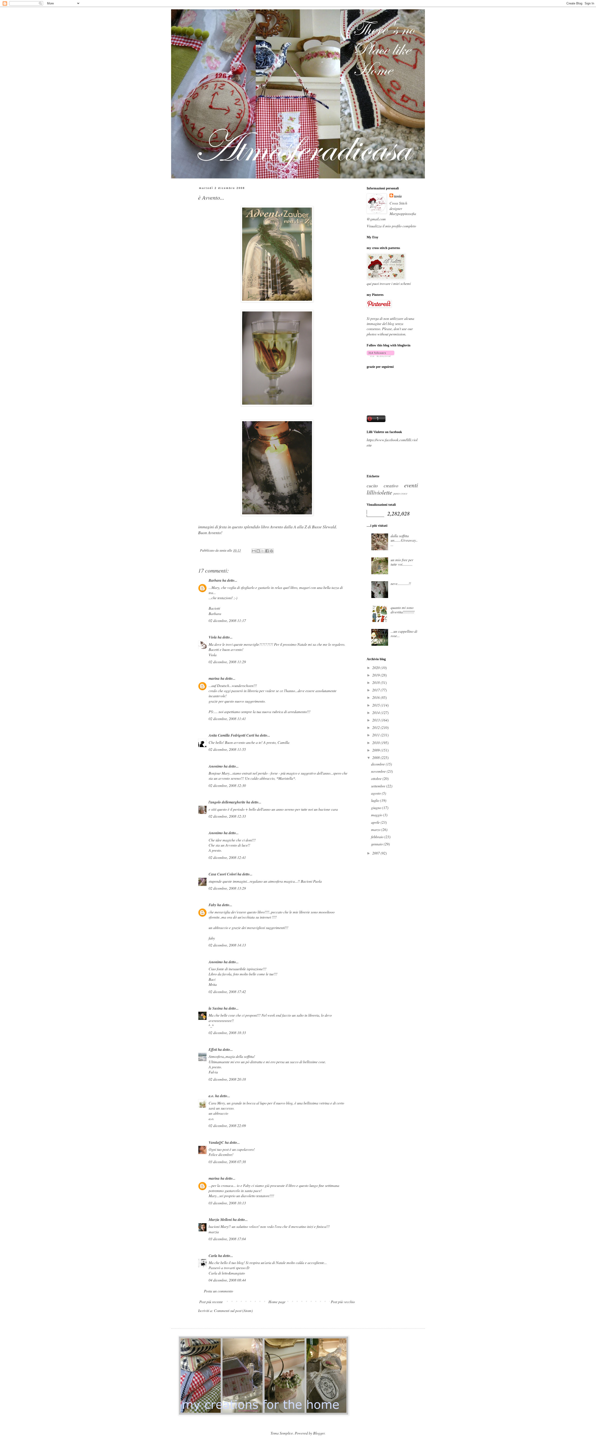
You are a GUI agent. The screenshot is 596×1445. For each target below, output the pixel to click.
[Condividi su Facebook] (267, 551)
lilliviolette (379, 492)
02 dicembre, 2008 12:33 (227, 816)
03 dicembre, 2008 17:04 (227, 1238)
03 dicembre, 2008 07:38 (227, 1161)
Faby (212, 904)
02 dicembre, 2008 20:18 (227, 1079)
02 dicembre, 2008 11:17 (227, 620)
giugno (376, 807)
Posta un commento (218, 1290)
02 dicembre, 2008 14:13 (227, 945)
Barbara (215, 580)
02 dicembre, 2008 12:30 (227, 785)
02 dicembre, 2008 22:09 (227, 1125)
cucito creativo (382, 485)
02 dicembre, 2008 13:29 (227, 888)
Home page (276, 1301)
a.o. (211, 1095)
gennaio (377, 843)
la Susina (216, 1008)
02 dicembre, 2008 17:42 (227, 991)
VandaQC (216, 1142)
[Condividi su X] (262, 551)
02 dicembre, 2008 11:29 (227, 661)
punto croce (400, 493)
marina (214, 678)
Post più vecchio (343, 1301)
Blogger (319, 1433)
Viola (213, 637)
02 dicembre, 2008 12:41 (227, 857)
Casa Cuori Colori (223, 874)
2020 (376, 667)
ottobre (377, 778)
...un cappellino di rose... (404, 633)
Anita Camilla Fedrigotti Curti (231, 735)
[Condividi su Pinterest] (271, 551)
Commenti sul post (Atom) (233, 1310)
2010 (376, 742)
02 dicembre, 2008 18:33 (227, 1032)
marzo (376, 829)
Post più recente (211, 1301)
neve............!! (401, 583)
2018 (376, 682)
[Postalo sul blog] (258, 551)
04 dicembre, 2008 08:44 (227, 1280)
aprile (376, 822)
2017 (376, 689)
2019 (376, 675)
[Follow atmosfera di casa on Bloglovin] (380, 355)
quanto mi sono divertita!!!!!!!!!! (402, 609)
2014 (376, 712)
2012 (376, 727)
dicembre (378, 764)
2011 (376, 734)
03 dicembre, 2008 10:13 (227, 1202)
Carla (213, 1255)
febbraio (377, 836)
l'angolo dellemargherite (227, 802)
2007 (376, 853)
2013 (376, 719)
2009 (376, 750)
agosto (376, 793)
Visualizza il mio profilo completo (391, 225)
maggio (377, 814)
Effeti (213, 1049)
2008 (376, 757)
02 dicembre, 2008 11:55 (227, 749)
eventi (411, 485)
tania (398, 196)
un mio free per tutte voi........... (402, 562)
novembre (379, 771)
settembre (378, 785)
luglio (375, 800)
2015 (376, 705)
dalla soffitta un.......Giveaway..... (404, 540)
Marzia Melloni (220, 1219)
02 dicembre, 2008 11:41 (227, 718)
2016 (376, 697)
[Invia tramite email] (253, 551)
